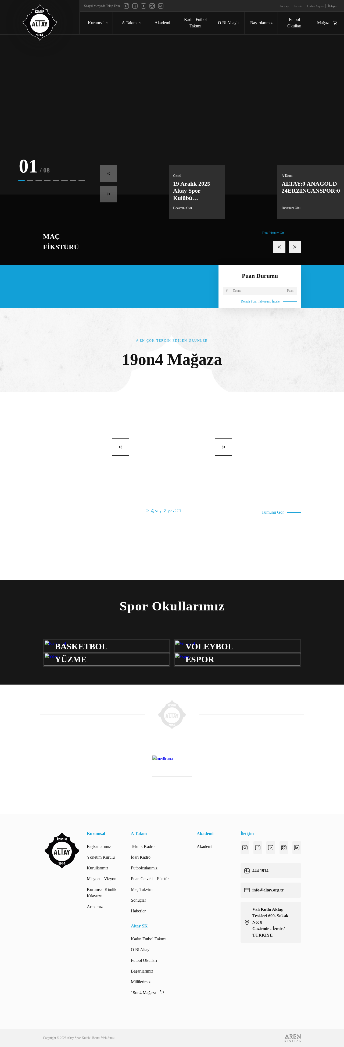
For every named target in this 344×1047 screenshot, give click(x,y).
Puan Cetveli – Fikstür (150, 878)
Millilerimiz (140, 982)
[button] (21, 180)
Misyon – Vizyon (101, 878)
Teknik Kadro (143, 846)
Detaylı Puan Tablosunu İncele (260, 301)
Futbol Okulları (294, 22)
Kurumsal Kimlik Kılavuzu (101, 892)
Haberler (138, 911)
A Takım (129, 22)
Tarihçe (284, 6)
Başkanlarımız (99, 846)
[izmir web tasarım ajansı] (292, 1038)
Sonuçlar (138, 900)
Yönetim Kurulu (101, 857)
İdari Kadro (140, 857)
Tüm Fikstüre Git (273, 233)
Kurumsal (96, 22)
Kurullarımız (97, 868)
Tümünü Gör (272, 512)
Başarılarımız (261, 22)
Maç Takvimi (142, 889)
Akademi (162, 22)
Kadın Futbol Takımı (195, 22)
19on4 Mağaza (143, 992)
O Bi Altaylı (228, 22)
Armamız (95, 906)
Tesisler (298, 6)
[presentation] (108, 173)
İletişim (332, 6)
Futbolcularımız (144, 868)
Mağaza (324, 22)
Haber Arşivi (315, 6)
